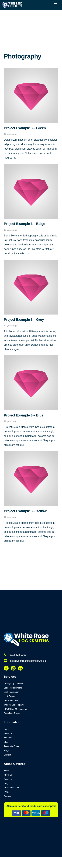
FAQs (6, 750)
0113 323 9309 (18, 654)
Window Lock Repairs (14, 705)
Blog (6, 742)
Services (8, 737)
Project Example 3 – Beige (24, 224)
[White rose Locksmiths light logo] (12, 5)
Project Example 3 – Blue (23, 415)
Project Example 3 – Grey (24, 320)
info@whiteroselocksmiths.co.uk (28, 661)
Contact (7, 755)
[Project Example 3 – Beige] (31, 166)
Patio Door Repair (12, 713)
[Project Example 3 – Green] (31, 70)
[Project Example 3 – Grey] (31, 261)
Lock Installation (11, 692)
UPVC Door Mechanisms (15, 709)
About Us (8, 733)
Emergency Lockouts (13, 683)
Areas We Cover (11, 746)
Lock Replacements (13, 688)
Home (6, 729)
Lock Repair (9, 696)
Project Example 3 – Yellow (25, 511)
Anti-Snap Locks (11, 700)
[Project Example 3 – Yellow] (31, 453)
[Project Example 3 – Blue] (31, 357)
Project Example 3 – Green (25, 128)
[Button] (5, 654)
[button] (55, 5)
